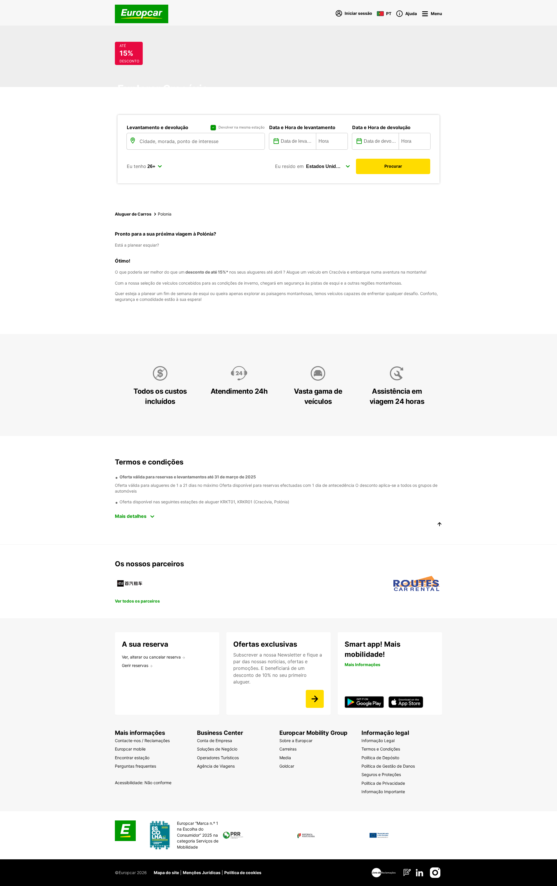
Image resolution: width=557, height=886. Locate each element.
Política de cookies (242, 872)
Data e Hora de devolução (381, 127)
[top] (439, 525)
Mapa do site (166, 872)
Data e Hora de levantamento (302, 127)
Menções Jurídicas (201, 872)
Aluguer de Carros (133, 213)
